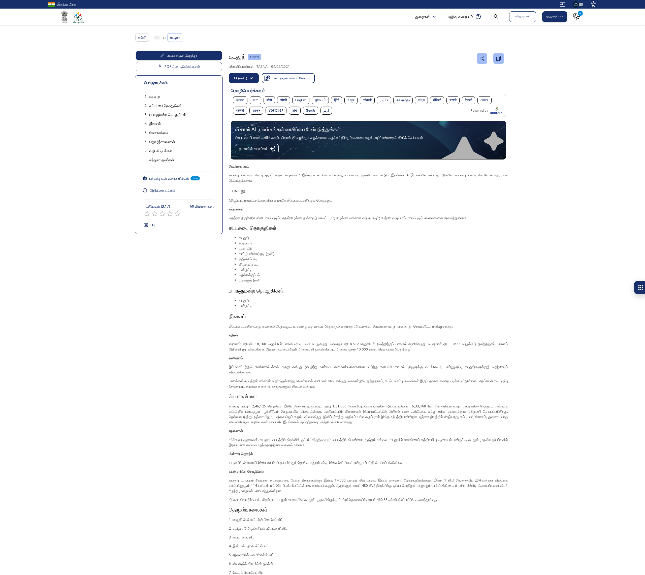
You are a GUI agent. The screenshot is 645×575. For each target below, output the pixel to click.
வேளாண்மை (158, 132)
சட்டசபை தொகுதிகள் (165, 105)
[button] (150, 96)
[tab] (244, 78)
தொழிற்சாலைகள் (162, 141)
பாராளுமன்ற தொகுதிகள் (167, 114)
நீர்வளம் (155, 123)
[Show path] (157, 38)
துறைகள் (422, 16)
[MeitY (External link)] (64, 17)
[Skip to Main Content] (563, 4)
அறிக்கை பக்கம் (162, 190)
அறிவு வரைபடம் (460, 16)
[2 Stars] (154, 213)
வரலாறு (154, 96)
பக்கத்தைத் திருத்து (182, 55)
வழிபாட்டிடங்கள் (160, 150)
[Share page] (482, 58)
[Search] (496, 17)
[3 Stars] (162, 213)
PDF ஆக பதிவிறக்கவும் (182, 66)
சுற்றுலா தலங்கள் (161, 159)
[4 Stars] (170, 213)
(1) (152, 224)
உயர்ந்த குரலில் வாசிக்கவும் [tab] (292, 78)
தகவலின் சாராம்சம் (253, 148)
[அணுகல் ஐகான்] (593, 4)
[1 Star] (147, 213)
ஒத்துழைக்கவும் (554, 16)
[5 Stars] (177, 213)
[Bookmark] (499, 58)
